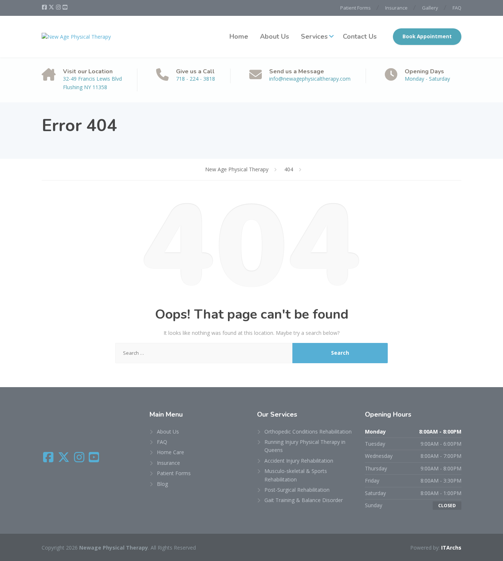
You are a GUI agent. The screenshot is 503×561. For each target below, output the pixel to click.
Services (314, 36)
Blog (162, 483)
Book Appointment (427, 36)
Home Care (170, 452)
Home (238, 36)
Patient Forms (355, 7)
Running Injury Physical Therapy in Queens (304, 445)
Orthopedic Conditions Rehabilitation (308, 431)
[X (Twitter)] (52, 7)
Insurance (396, 7)
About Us (274, 36)
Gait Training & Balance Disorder (303, 500)
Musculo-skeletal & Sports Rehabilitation (295, 475)
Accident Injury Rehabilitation (298, 460)
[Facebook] (45, 7)
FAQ (457, 7)
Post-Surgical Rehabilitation (297, 489)
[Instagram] (59, 7)
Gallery (430, 7)
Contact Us (360, 36)
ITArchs (451, 547)
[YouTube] (65, 7)
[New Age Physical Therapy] (76, 36)
